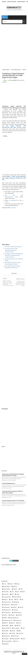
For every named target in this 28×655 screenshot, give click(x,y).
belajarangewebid (15, 638)
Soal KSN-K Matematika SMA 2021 (13, 246)
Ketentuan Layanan (11, 1)
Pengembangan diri (14, 617)
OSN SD (5, 615)
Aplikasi (17, 583)
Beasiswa (15, 586)
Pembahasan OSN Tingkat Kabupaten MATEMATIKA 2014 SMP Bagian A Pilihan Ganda (20, 283)
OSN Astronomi (7, 602)
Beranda (4, 1)
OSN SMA (12, 615)
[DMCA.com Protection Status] (14, 560)
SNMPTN (18, 625)
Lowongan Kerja (7, 596)
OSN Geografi (6, 607)
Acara (4, 583)
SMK (12, 625)
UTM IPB (13, 633)
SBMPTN (5, 623)
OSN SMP (19, 615)
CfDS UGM (5, 591)
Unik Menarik (16, 636)
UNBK (19, 630)
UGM (23, 628)
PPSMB (5, 617)
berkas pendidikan (7, 641)
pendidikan (5, 643)
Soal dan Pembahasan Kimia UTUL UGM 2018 (13, 500)
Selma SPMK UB (7, 628)
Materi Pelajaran (17, 596)
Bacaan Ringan (6, 586)
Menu (5, 17)
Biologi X (15, 589)
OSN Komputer (6, 612)
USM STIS (5, 633)
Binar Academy (6, 589)
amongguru (6, 638)
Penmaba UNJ (18, 620)
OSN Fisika (15, 604)
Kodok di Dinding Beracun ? (8, 483)
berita (23, 638)
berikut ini (13, 207)
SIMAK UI (12, 623)
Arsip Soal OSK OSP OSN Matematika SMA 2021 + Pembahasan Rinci (11, 250)
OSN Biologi (16, 602)
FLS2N (23, 591)
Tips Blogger (16, 628)
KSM (12, 594)
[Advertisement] (14, 40)
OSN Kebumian (6, 610)
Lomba (17, 594)
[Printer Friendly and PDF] (5, 80)
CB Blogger (16, 652)
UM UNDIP (5, 630)
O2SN (11, 599)
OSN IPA (14, 607)
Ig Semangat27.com (14, 200)
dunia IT (16, 641)
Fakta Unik (5, 594)
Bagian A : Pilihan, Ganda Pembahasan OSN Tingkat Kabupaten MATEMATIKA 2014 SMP (14, 178)
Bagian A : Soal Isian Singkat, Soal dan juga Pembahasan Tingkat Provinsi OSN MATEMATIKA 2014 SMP (8, 283)
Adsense (11, 583)
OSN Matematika (17, 612)
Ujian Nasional (6, 636)
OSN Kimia (15, 610)
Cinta (12, 591)
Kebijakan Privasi (21, 1)
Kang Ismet (11, 652)
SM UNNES (5, 625)
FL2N (18, 591)
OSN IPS (21, 607)
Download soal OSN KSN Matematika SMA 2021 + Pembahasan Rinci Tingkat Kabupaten (14, 255)
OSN (22, 599)
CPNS (21, 589)
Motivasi (5, 599)
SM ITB (19, 623)
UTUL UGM (20, 633)
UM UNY (13, 630)
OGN (17, 599)
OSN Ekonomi (6, 604)
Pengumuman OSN (7, 620)
